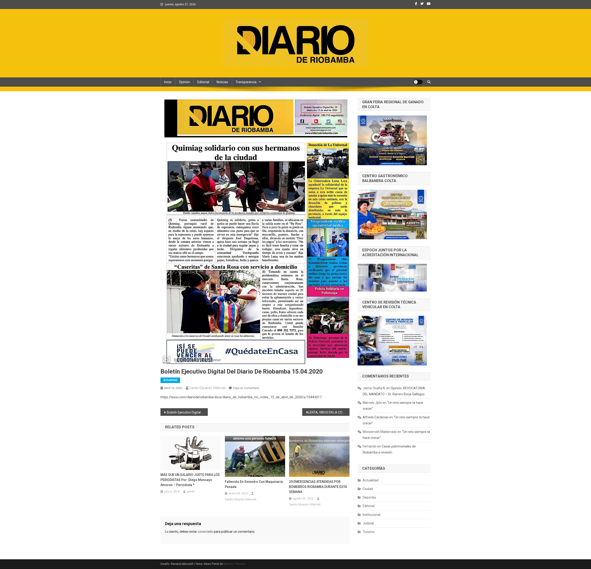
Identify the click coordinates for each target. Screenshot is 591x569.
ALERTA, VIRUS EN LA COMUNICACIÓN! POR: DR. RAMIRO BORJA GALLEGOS (328, 412)
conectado (205, 531)
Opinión (184, 82)
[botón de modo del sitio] (418, 82)
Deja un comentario (246, 388)
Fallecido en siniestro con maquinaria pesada (254, 484)
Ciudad (368, 489)
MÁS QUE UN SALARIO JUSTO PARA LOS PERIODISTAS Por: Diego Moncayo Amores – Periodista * (190, 480)
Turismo (369, 532)
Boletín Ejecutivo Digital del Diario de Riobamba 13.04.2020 (187, 412)
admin (191, 491)
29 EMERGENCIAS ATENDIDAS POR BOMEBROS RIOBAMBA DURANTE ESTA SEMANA (318, 487)
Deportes (369, 497)
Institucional (371, 515)
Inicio (168, 82)
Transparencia (245, 82)
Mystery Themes (234, 564)
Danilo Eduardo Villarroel (207, 388)
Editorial (203, 82)
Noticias (222, 82)
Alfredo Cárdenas (376, 417)
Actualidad (170, 380)
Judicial (368, 523)
